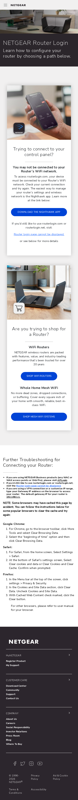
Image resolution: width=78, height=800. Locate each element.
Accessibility (38, 789)
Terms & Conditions (15, 791)
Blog (8, 739)
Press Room (13, 735)
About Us (11, 719)
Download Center (16, 685)
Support (10, 694)
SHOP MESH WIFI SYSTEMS (39, 416)
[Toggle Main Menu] (5, 4)
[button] (38, 655)
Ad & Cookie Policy (60, 777)
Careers (10, 723)
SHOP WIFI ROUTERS (39, 376)
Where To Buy (14, 744)
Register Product (16, 661)
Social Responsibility (18, 727)
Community (12, 690)
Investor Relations (16, 731)
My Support (12, 665)
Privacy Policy (35, 777)
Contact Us (12, 698)
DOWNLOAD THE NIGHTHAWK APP (39, 212)
